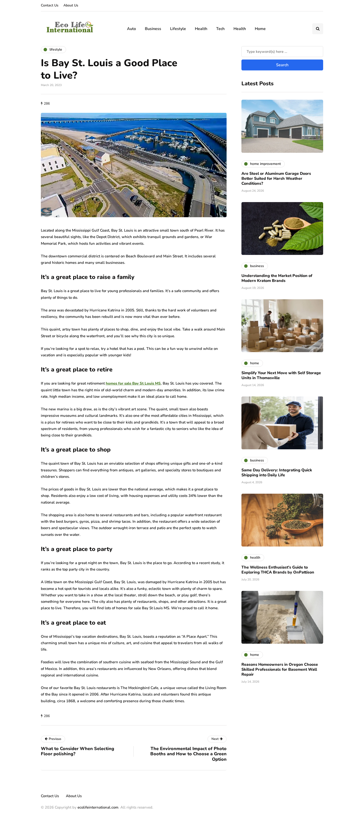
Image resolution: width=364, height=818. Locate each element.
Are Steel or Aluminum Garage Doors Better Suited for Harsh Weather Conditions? (276, 178)
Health (201, 28)
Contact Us (49, 5)
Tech (220, 28)
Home (260, 28)
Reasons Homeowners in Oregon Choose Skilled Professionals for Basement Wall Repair (279, 669)
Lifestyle (178, 28)
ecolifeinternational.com (98, 807)
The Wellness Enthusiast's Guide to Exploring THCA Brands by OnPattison (277, 569)
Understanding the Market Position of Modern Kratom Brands (276, 278)
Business (153, 28)
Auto (131, 28)
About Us (70, 5)
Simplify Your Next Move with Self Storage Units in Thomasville (281, 375)
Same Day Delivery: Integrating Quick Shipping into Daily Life (276, 472)
